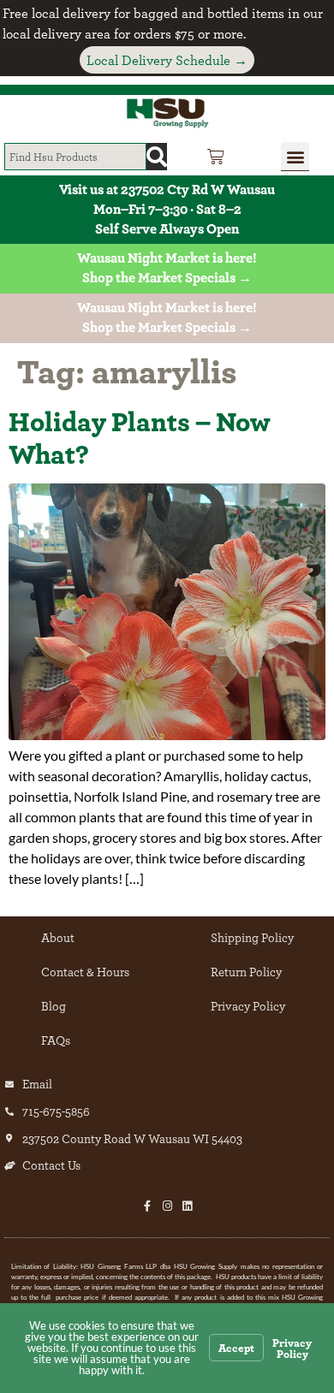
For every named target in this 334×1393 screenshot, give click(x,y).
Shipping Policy (252, 937)
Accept (236, 1347)
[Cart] (216, 156)
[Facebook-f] (147, 1206)
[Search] (156, 156)
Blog (53, 1006)
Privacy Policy (248, 1006)
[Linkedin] (187, 1206)
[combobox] (75, 156)
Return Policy (246, 972)
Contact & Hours (85, 972)
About (58, 937)
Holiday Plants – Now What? (140, 437)
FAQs (55, 1040)
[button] (295, 156)
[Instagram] (167, 1206)
